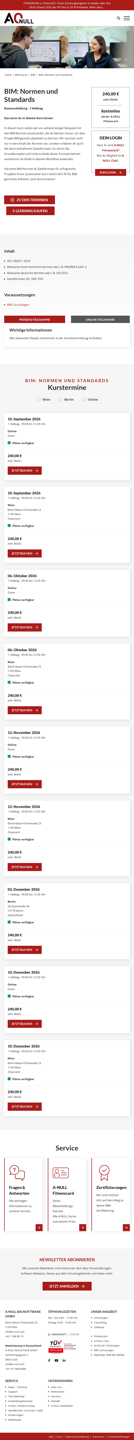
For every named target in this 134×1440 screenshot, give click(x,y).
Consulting (100, 1322)
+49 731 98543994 (15, 1368)
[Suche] (116, 18)
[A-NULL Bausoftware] (19, 18)
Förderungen (15, 1415)
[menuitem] (116, 18)
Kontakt (55, 1401)
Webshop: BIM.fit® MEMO (109, 1355)
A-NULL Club (101, 1341)
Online (93, 399)
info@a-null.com (14, 1331)
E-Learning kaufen (30, 211)
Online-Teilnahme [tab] (100, 319)
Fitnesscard (100, 1336)
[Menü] (125, 18)
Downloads (14, 1419)
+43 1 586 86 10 (14, 1336)
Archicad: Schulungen (107, 1345)
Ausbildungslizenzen (20, 1401)
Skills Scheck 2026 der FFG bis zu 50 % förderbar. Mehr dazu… (67, 7)
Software (99, 1327)
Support (13, 1391)
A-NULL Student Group (21, 1405)
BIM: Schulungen (104, 1350)
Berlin (69, 399)
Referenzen (58, 1391)
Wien (46, 399)
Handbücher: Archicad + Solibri (26, 1410)
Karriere (56, 1396)
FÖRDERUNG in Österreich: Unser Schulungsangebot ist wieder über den (67, 3)
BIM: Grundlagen (18, 305)
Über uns (56, 1387)
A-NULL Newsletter (62, 1405)
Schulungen (101, 1317)
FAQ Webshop (16, 1396)
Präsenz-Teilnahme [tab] (34, 319)
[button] (119, 1436)
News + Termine (17, 1387)
